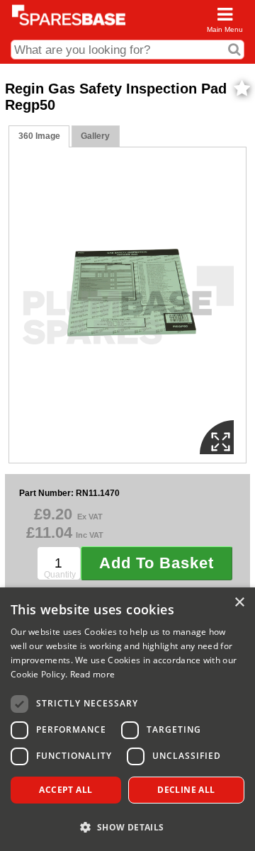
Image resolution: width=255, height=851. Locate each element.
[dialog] (127, 719)
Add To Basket (156, 563)
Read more (92, 674)
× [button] (239, 602)
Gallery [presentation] (95, 136)
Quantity (60, 575)
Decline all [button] (186, 790)
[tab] (38, 136)
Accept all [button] (65, 790)
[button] (127, 826)
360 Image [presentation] (39, 136)
